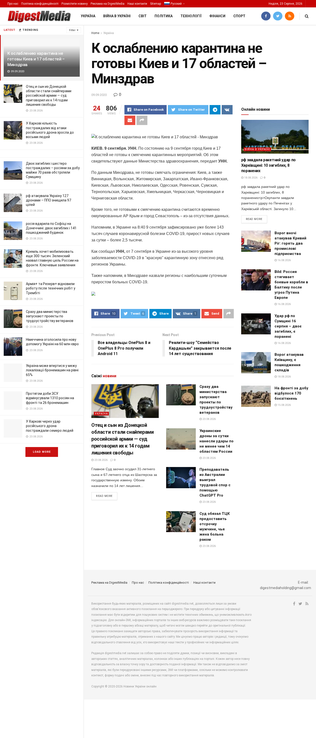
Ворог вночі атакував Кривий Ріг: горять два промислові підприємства (290, 243)
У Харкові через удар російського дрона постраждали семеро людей (49, 425)
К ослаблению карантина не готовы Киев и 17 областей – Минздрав (36, 59)
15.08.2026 (284, 405)
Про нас (12, 3)
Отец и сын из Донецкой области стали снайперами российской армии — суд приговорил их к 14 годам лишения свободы (48, 96)
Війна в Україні (117, 16)
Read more (104, 496)
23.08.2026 (101, 460)
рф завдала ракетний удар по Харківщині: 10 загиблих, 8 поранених (268, 165)
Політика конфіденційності (40, 3)
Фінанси (217, 16)
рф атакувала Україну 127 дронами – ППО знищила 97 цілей (48, 200)
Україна (88, 16)
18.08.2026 (250, 177)
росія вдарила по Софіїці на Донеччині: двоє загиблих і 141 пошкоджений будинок (51, 228)
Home (95, 33)
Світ (142, 16)
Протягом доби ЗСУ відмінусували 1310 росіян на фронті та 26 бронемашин (50, 398)
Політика (164, 16)
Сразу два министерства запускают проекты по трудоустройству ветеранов (49, 316)
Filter (72, 30)
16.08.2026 (284, 260)
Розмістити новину (74, 3)
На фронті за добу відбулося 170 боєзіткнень (291, 393)
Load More (42, 451)
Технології (190, 16)
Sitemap (155, 3)
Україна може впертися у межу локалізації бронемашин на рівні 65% (52, 370)
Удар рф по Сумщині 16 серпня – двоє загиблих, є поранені (288, 326)
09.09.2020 (99, 95)
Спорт (239, 16)
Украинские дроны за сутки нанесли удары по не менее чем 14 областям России (216, 441)
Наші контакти (137, 3)
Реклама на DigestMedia (107, 3)
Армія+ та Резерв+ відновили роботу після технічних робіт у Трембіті (50, 288)
